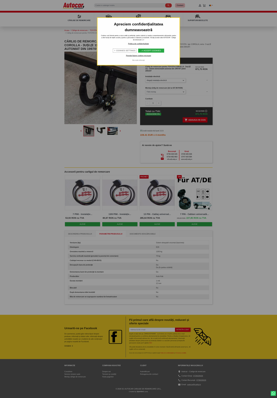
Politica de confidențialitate (138, 44)
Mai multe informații (138, 60)
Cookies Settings (124, 50)
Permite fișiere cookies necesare (138, 56)
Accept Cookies (151, 50)
